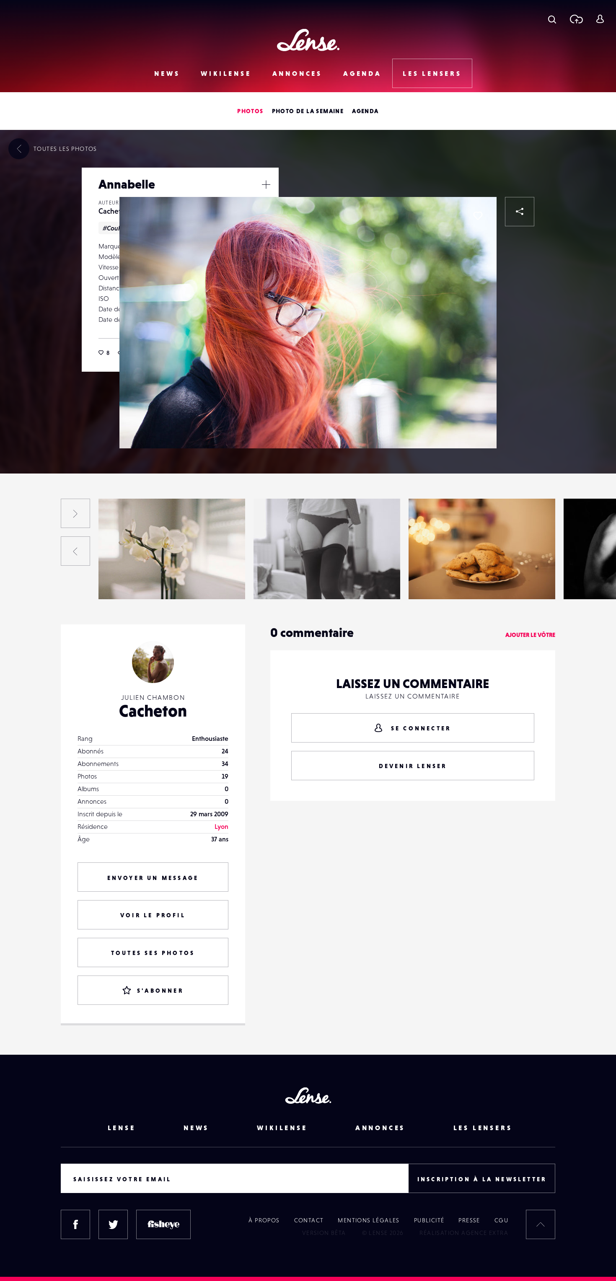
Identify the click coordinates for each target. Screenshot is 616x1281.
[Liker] (477, 215)
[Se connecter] (600, 19)
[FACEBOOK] (75, 1224)
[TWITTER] (113, 1224)
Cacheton (113, 211)
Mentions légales (368, 1220)
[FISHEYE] (163, 1224)
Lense (122, 1127)
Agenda (362, 73)
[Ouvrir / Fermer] (266, 184)
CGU (501, 1220)
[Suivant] (75, 513)
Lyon (221, 826)
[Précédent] (75, 551)
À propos (264, 1220)
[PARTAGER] (519, 211)
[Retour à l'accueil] (308, 40)
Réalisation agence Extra (463, 1232)
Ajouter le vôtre (530, 634)
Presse (469, 1220)
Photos (250, 111)
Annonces (297, 73)
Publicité (429, 1220)
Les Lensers (432, 73)
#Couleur (116, 228)
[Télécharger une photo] (576, 19)
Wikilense (226, 73)
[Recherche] (552, 19)
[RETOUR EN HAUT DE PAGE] (540, 1224)
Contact (309, 1220)
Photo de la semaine (308, 111)
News (167, 73)
